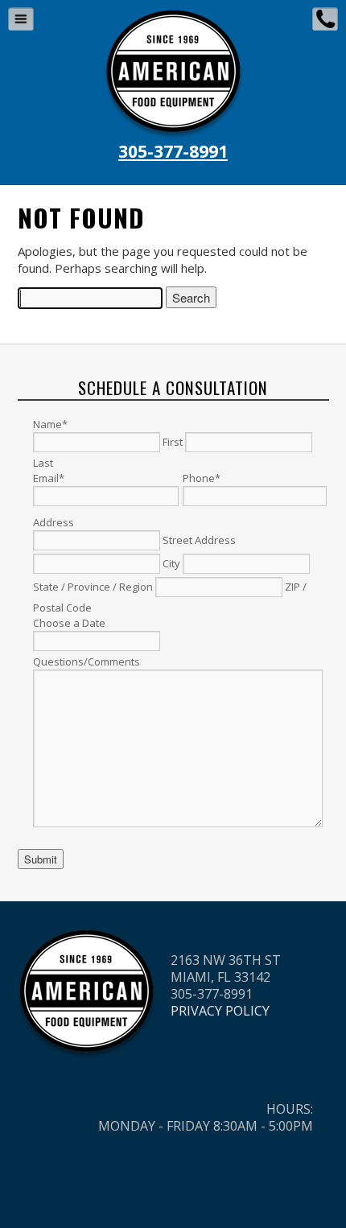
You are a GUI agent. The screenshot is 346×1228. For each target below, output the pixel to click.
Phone (201, 478)
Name (50, 424)
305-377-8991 (173, 151)
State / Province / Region (93, 586)
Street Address (199, 540)
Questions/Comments (86, 661)
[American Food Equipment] (173, 15)
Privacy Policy (220, 1011)
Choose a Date (69, 623)
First (173, 442)
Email (48, 478)
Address (53, 522)
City (171, 563)
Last (43, 462)
